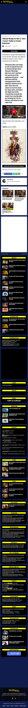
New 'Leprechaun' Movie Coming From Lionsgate (16, 298)
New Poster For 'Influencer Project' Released (16, 293)
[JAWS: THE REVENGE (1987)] (5, 410)
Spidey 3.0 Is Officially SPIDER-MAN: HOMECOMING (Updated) (16, 642)
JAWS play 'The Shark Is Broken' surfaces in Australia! (13, 555)
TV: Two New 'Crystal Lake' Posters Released (16, 282)
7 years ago (8, 448)
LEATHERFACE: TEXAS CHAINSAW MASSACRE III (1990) (11, 453)
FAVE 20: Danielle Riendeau (7, 611)
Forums (11, 705)
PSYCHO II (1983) (5, 432)
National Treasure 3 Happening (8, 340)
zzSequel (19, 169)
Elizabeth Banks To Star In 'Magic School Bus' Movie (17, 463)
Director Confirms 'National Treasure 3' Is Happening (17, 266)
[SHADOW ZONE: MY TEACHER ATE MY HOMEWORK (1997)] (5, 415)
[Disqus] (14, 233)
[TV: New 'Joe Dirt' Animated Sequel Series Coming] (5, 305)
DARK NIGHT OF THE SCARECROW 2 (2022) (16, 420)
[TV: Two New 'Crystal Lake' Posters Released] (5, 283)
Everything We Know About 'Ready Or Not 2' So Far (7, 212)
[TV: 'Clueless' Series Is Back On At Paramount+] (5, 496)
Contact (3, 705)
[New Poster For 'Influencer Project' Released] (5, 294)
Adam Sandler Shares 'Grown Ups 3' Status (16, 309)
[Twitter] (13, 174)
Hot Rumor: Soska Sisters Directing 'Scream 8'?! (16, 287)
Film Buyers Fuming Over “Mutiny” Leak (10, 547)
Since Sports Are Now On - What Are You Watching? (12, 589)
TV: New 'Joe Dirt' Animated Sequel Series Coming (16, 304)
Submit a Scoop (22, 705)
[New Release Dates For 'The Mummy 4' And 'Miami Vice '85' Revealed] (5, 469)
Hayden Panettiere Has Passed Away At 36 (17, 271)
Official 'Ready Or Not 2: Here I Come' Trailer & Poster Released (19, 199)
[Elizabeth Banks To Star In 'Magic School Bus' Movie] (5, 464)
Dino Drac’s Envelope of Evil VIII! (8, 598)
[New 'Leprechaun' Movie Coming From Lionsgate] (5, 299)
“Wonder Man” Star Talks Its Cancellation (10, 546)
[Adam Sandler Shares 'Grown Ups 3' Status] (5, 310)
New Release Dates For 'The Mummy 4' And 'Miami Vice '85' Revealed (17, 468)
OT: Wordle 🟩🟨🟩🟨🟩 (7, 583)
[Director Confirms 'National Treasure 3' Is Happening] (5, 267)
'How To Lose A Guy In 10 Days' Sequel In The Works (17, 261)
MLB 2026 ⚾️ (5, 587)
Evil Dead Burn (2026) (6, 621)
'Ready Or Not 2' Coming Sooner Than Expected (7, 199)
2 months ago (11, 432)
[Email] (19, 174)
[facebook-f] (15, 698)
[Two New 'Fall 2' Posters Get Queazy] (5, 278)
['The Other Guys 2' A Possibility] (5, 638)
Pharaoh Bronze (7, 440)
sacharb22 (6, 430)
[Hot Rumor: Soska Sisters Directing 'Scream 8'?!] (5, 288)
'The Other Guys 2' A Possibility (15, 636)
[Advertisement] (14, 19)
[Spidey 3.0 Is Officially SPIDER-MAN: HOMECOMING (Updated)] (5, 643)
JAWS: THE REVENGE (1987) (15, 408)
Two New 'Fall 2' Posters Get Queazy (16, 276)
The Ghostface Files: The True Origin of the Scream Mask (17, 319)
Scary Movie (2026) (6, 623)
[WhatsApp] (16, 174)
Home (3, 36)
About (8, 705)
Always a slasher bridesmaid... (8, 612)
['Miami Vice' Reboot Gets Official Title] (5, 475)
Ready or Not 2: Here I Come (12, 36)
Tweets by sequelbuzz (7, 385)
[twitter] (7, 183)
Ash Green (6, 445)
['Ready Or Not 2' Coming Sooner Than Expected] (7, 193)
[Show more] (22, 174)
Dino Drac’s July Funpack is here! (8, 601)
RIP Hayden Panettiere (7, 341)
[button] (1, 2)
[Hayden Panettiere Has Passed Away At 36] (5, 272)
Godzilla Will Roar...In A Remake (15, 630)
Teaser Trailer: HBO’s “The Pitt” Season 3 (10, 544)
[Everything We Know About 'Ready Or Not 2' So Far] (7, 206)
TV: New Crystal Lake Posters (8, 344)
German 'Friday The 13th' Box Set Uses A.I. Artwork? (17, 505)
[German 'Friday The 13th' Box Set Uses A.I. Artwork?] (5, 506)
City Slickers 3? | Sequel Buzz (7, 437)
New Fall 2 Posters (6, 342)
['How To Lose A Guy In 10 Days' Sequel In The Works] (5, 262)
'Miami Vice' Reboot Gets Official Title (16, 473)
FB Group (16, 705)
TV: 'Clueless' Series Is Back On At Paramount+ (16, 495)
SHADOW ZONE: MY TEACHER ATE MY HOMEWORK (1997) (17, 414)
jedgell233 (6, 435)
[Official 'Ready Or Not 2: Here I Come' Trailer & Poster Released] (20, 193)
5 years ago (14, 437)
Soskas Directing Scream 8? (8, 345)
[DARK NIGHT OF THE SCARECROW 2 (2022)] (5, 421)
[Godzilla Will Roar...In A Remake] (5, 632)
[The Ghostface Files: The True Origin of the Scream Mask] (5, 320)
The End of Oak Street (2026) (8, 620)
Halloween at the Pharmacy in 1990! (9, 600)
